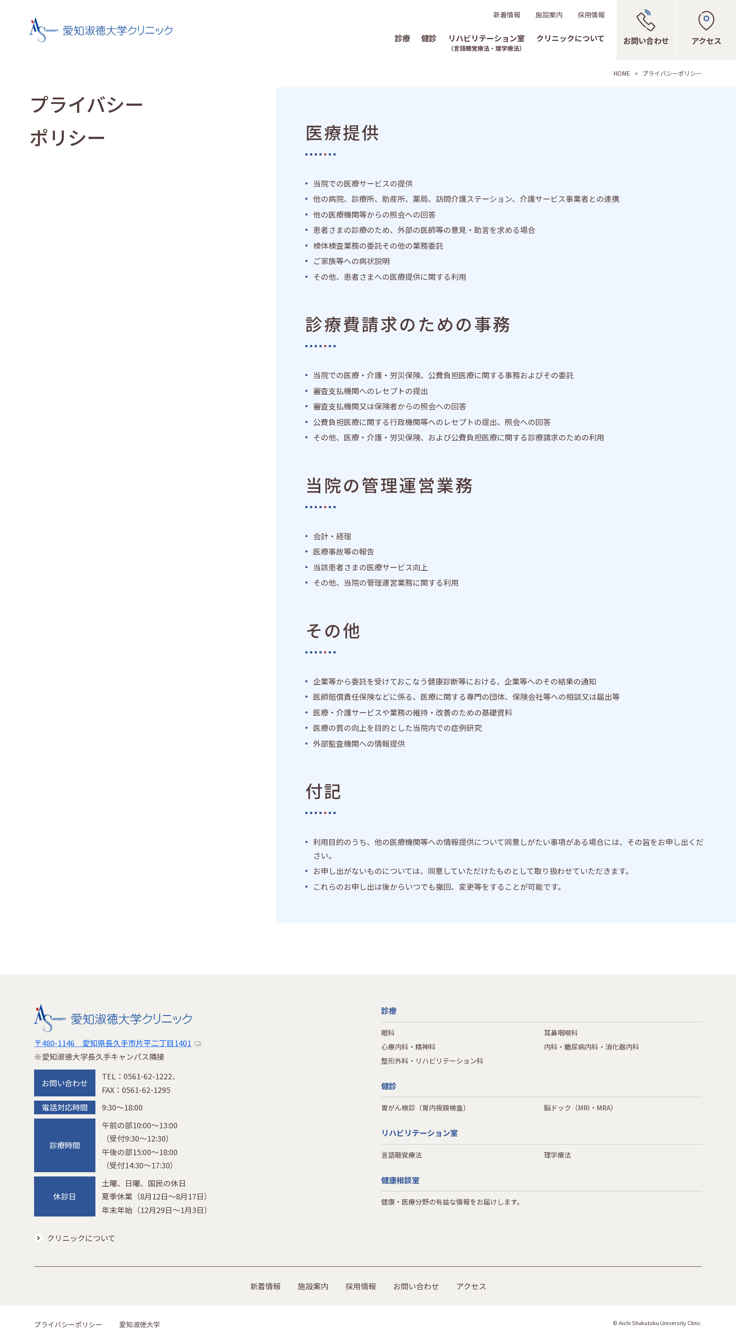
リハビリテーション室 (486, 43)
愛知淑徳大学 (139, 1324)
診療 (402, 38)
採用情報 (591, 14)
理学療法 (557, 1155)
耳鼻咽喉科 (561, 1032)
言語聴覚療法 (401, 1155)
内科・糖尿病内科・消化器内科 (591, 1046)
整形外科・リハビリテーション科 (432, 1060)
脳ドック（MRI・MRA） (580, 1107)
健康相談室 (400, 1179)
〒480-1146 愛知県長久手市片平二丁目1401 (112, 1042)
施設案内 (549, 14)
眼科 (388, 1032)
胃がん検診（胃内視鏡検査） (425, 1107)
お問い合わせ (416, 1285)
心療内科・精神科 (408, 1046)
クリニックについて (570, 38)
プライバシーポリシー (68, 1324)
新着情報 (506, 14)
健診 (429, 38)
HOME (621, 73)
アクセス (471, 1285)
